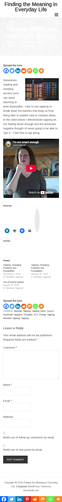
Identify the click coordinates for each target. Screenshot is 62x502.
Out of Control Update (13, 282)
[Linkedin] (17, 70)
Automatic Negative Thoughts (18, 314)
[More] (41, 70)
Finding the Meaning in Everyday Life (31, 6)
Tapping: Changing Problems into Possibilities (40, 268)
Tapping (25, 318)
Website (8, 416)
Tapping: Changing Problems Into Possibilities (12, 268)
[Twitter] (12, 70)
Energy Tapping (47, 314)
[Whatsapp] (35, 70)
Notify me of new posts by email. (23, 449)
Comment (10, 347)
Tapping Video (39, 311)
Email (7, 400)
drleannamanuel (34, 42)
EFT (36, 314)
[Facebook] (6, 70)
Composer (21, 486)
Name (7, 384)
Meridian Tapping (22, 311)
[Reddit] (23, 70)
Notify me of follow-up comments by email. (29, 437)
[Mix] (29, 70)
